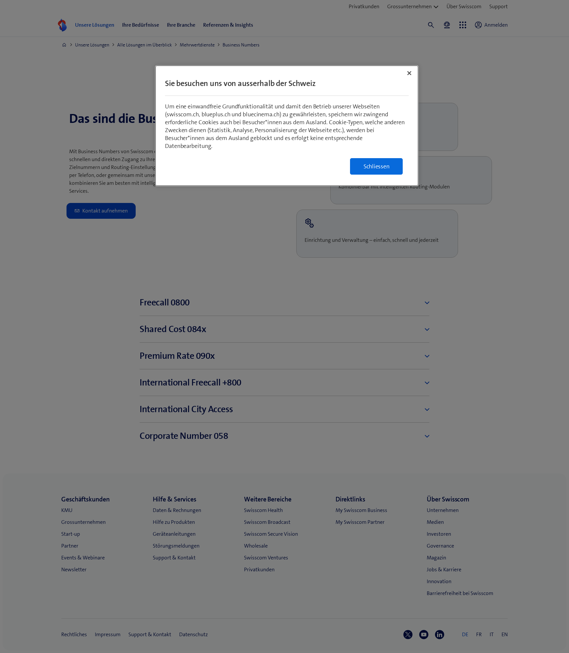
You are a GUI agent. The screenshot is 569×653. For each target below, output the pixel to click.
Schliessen (377, 166)
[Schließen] (409, 73)
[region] (287, 125)
